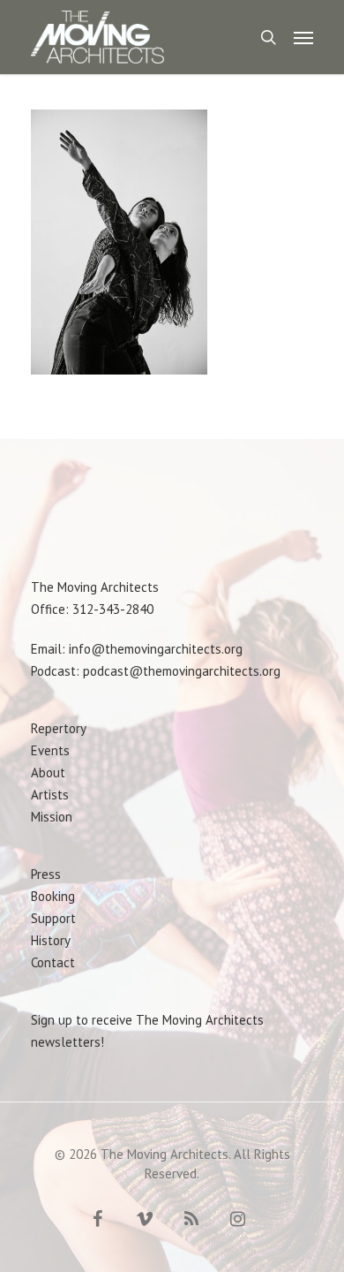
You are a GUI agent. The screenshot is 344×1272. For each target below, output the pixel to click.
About (48, 772)
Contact (53, 962)
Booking (53, 896)
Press (46, 874)
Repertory (58, 728)
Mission (51, 816)
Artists (50, 794)
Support (53, 918)
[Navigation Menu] (303, 37)
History (51, 940)
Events (50, 750)
